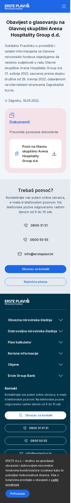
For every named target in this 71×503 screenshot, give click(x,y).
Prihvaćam (17, 493)
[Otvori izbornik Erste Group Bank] (60, 375)
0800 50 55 (39, 240)
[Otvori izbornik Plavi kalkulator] (60, 342)
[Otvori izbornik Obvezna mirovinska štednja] (60, 320)
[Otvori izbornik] (64, 6)
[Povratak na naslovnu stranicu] (17, 6)
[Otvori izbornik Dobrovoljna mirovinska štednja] (60, 331)
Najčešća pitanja (35, 281)
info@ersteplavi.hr (39, 254)
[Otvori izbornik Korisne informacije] (60, 353)
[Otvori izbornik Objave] (60, 364)
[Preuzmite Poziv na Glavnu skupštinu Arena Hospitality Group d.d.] (35, 153)
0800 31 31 (39, 225)
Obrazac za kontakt (35, 269)
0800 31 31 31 (38, 428)
